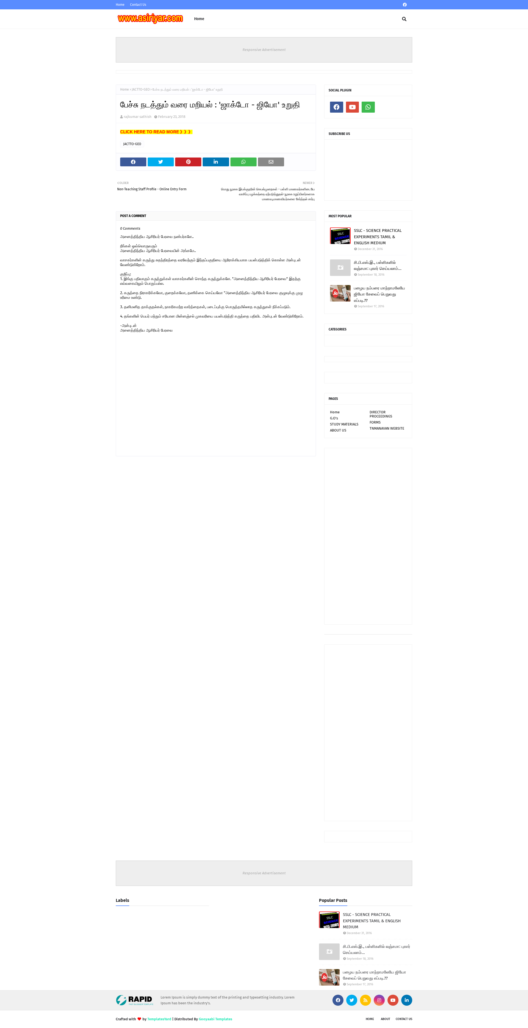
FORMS (375, 422)
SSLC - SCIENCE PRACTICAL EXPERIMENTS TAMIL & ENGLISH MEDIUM (378, 236)
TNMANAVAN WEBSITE (387, 428)
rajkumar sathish (138, 117)
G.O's (334, 418)
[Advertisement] (368, 536)
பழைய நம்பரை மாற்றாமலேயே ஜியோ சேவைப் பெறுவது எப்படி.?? (379, 294)
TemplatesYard (159, 1019)
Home (120, 5)
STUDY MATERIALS (344, 424)
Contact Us (138, 5)
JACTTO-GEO (141, 89)
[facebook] (405, 5)
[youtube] (352, 107)
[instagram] (379, 1000)
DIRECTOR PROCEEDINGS (381, 414)
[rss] (365, 1000)
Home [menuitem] (199, 19)
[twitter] (351, 1000)
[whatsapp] (368, 107)
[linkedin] (406, 1000)
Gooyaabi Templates (215, 1019)
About (385, 1019)
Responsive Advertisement (264, 50)
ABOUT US (338, 430)
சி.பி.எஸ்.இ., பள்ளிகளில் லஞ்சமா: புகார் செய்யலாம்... (378, 265)
